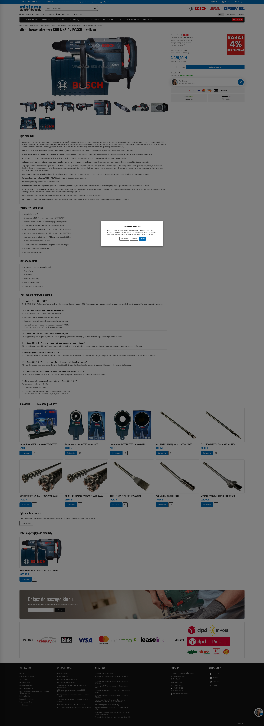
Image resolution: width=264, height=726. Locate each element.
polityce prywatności (147, 234)
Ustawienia (124, 238)
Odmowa (134, 238)
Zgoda (142, 238)
